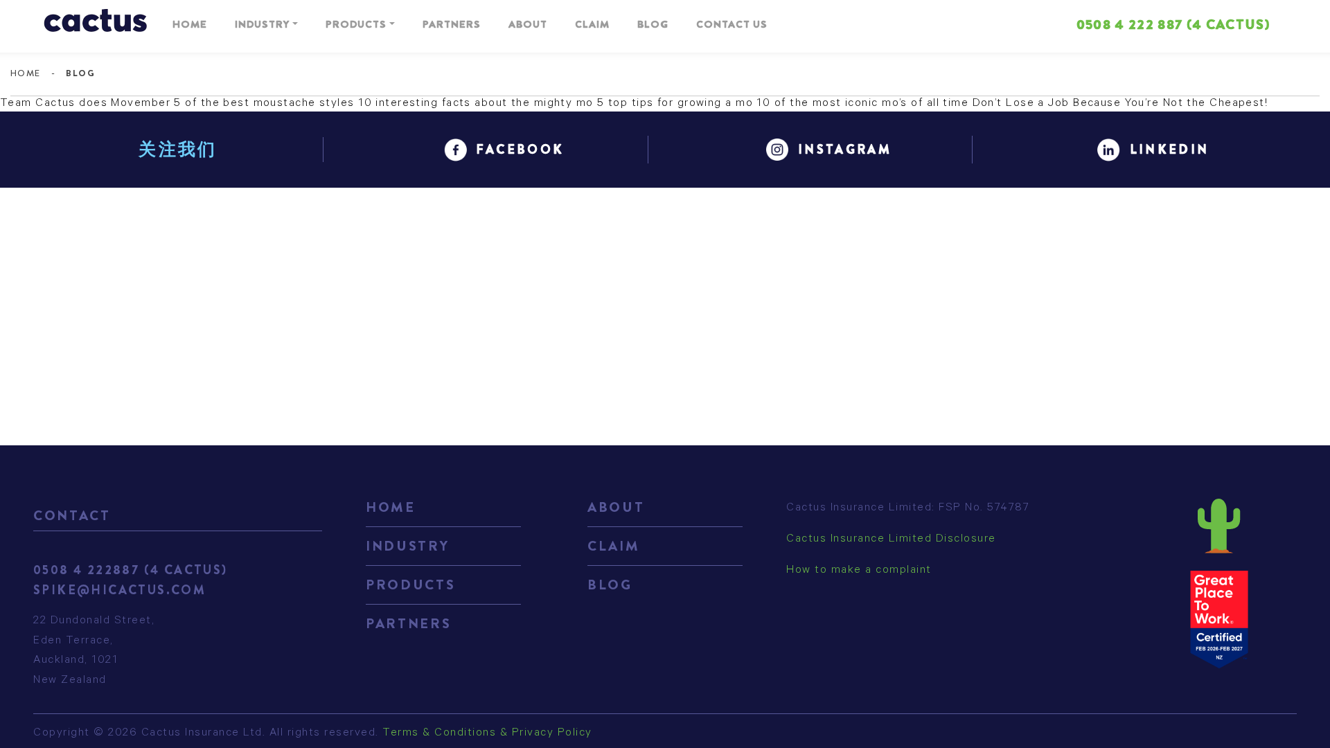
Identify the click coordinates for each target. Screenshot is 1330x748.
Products (356, 24)
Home (189, 24)
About (527, 24)
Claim (592, 24)
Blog (652, 24)
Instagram (845, 150)
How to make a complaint (859, 570)
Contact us (732, 24)
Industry (262, 24)
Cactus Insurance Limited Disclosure (891, 539)
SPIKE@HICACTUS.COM (119, 590)
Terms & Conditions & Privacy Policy (487, 733)
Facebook (520, 150)
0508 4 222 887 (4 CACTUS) (1173, 25)
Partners (452, 24)
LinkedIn (1169, 150)
